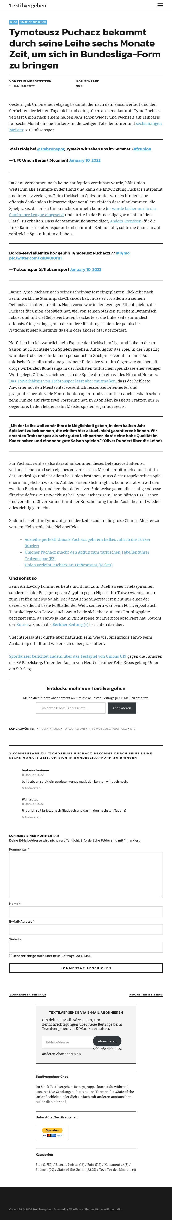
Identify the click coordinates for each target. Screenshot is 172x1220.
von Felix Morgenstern (30, 81)
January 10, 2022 (84, 160)
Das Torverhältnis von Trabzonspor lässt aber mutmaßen (62, 381)
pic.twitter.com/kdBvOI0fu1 (35, 258)
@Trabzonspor (50, 149)
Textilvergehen (28, 5)
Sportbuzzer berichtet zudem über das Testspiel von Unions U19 (67, 656)
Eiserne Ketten (67, 1164)
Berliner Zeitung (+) (70, 624)
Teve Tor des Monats (115, 1169)
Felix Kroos (50, 728)
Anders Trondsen (125, 221)
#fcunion (142, 149)
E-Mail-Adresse (22, 921)
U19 (133, 728)
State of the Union (33, 22)
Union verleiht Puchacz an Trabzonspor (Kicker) (69, 565)
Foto (90, 1164)
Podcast (42, 1169)
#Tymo (123, 253)
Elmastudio (113, 1209)
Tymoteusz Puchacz (109, 728)
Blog (13, 22)
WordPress (76, 1209)
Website (15, 939)
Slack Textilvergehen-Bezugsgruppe (68, 1086)
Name (15, 903)
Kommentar (19, 849)
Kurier (22, 624)
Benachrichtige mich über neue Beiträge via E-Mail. (52, 955)
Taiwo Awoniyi (76, 728)
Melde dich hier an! (51, 1101)
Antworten (32, 787)
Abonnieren (122, 707)
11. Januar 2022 (22, 86)
